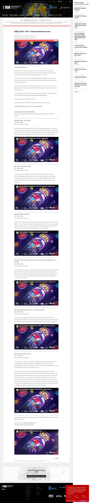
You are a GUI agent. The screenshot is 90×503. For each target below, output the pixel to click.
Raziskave (21, 15)
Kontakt (35, 1)
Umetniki (49, 1)
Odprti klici (44, 15)
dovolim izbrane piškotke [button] (71, 500)
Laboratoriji (5, 15)
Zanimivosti (51, 15)
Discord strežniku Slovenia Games (38, 95)
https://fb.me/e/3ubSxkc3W (26, 425)
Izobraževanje (29, 15)
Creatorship (37, 15)
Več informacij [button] (71, 493)
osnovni (69, 497)
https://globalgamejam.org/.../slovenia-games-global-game (28, 106)
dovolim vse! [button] (83, 500)
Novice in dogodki (13, 15)
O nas (31, 1)
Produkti (60, 15)
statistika (77, 497)
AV (56, 15)
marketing (84, 497)
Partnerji (54, 1)
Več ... (61, 23)
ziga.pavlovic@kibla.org (29, 423)
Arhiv (46, 1)
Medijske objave (41, 1)
